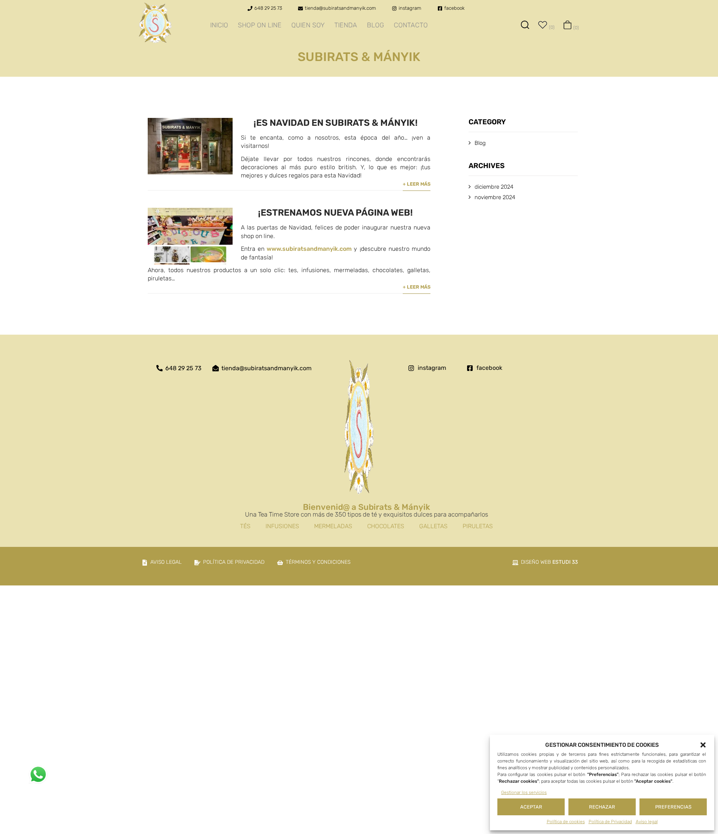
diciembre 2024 (494, 186)
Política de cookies (566, 821)
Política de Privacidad (610, 821)
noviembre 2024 (495, 197)
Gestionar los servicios (524, 792)
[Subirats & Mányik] (155, 33)
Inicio (219, 25)
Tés (245, 526)
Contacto (411, 25)
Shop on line (260, 25)
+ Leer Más (416, 184)
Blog (375, 25)
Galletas (433, 526)
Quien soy (308, 25)
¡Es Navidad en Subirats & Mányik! (336, 123)
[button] (703, 745)
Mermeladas (333, 526)
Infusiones (282, 526)
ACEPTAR (531, 807)
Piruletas (478, 526)
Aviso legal (647, 821)
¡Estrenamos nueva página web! (335, 212)
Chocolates (385, 526)
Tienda (345, 25)
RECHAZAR (602, 807)
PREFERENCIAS (673, 807)
